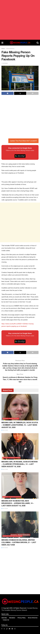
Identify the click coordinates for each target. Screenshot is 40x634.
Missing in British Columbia (12, 536)
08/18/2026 (5, 547)
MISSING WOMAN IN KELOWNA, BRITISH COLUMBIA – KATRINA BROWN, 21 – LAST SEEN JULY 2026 (18, 542)
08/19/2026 (5, 508)
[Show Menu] (2, 43)
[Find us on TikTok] (6, 629)
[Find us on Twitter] (4, 629)
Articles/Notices (10, 48)
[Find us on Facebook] (1, 629)
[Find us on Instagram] (14, 629)
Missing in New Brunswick (12, 497)
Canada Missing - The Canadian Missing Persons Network (19, 609)
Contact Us (6, 620)
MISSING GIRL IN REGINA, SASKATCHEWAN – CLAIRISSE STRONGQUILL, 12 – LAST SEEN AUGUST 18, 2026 (19, 464)
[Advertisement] (20, 20)
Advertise (4, 618)
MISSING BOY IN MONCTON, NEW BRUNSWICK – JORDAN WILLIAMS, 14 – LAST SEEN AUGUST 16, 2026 (17, 503)
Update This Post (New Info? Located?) (23, 141)
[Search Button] (38, 43)
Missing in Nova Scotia (10, 418)
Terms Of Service (32, 618)
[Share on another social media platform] (33, 93)
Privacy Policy (22, 618)
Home (3, 48)
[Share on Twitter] (20, 93)
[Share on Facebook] (7, 93)
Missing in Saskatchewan (11, 457)
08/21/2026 (5, 430)
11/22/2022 (4, 63)
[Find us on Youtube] (9, 629)
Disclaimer (12, 618)
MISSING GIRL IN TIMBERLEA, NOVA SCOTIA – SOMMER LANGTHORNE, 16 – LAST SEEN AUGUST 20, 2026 (19, 425)
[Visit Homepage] (20, 43)
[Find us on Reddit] (12, 629)
